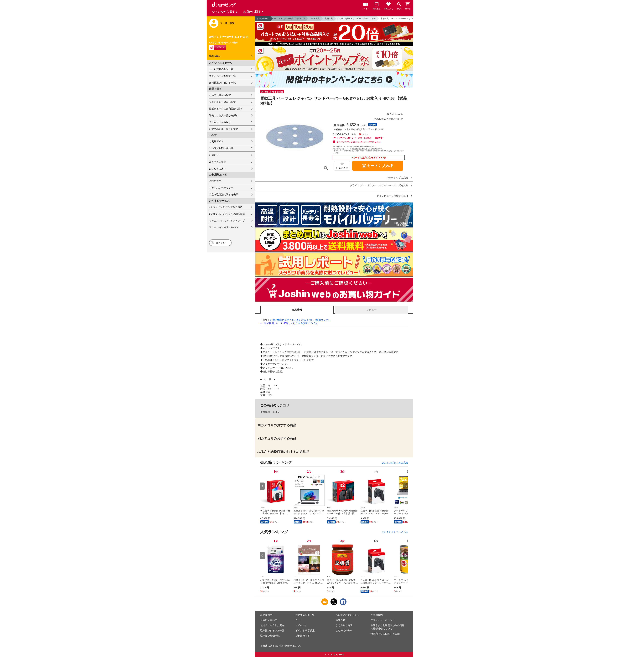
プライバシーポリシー (221, 187)
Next (405, 486)
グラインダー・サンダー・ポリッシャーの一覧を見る (379, 185)
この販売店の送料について (388, 119)
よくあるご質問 (217, 161)
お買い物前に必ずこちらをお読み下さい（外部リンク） (300, 320)
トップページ (263, 18)
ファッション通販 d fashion (223, 227)
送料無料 (265, 412)
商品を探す (266, 615)
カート (299, 620)
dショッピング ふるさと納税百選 (227, 213)
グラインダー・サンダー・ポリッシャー (357, 18)
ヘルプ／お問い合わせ (221, 148)
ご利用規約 (215, 181)
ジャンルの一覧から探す (222, 102)
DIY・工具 (315, 18)
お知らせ (214, 155)
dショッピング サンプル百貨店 (226, 207)
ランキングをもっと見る (395, 462)
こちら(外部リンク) (306, 323)
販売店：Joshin (395, 114)
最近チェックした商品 (272, 625)
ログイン (220, 243)
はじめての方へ (217, 168)
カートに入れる (378, 166)
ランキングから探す (220, 122)
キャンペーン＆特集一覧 (222, 76)
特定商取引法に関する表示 (223, 194)
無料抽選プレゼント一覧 (222, 82)
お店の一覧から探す (220, 95)
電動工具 (329, 18)
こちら (297, 645)
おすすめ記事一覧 (305, 615)
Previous (262, 486)
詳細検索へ (214, 56)
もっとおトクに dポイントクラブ (227, 220)
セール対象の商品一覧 (221, 69)
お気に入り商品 (268, 620)
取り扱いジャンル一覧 (272, 630)
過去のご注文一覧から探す (223, 115)
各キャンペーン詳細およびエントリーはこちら (359, 141)
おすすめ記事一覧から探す (223, 129)
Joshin (276, 412)
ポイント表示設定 (305, 630)
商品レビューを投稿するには (392, 196)
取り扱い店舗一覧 (270, 635)
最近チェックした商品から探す (226, 108)
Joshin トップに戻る (397, 177)
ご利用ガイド (216, 141)
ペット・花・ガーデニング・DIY (289, 18)
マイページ (301, 625)
